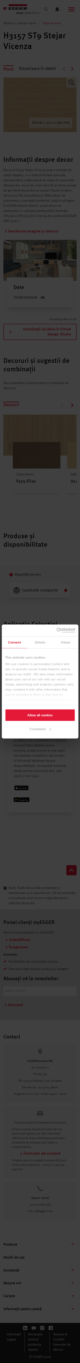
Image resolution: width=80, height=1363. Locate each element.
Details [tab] (40, 642)
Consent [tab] (14, 642)
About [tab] (65, 642)
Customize (37, 729)
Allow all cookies (40, 715)
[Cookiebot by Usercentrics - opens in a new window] (57, 630)
